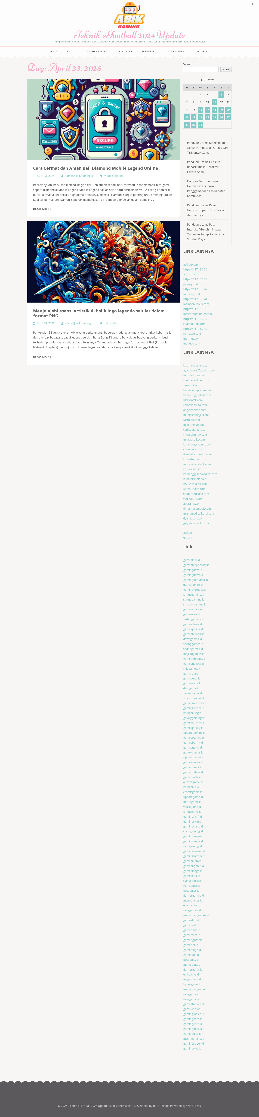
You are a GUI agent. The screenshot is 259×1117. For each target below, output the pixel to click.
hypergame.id (192, 984)
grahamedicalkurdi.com (198, 513)
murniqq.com (191, 338)
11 (214, 102)
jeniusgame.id (192, 812)
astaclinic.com (192, 504)
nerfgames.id (192, 886)
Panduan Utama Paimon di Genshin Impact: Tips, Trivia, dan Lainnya (205, 210)
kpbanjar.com (192, 469)
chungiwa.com (192, 449)
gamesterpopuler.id (196, 565)
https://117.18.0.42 (195, 289)
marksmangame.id (195, 989)
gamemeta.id (191, 935)
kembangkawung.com (197, 444)
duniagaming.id (193, 585)
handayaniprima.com (197, 390)
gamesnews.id (192, 747)
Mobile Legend (176, 51)
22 (193, 117)
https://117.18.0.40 (195, 329)
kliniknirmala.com (194, 479)
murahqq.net (191, 294)
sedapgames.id (193, 649)
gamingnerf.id (192, 816)
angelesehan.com (194, 410)
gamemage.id (192, 950)
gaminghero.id (192, 1019)
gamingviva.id (192, 1048)
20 (228, 109)
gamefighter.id (192, 940)
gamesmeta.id (192, 861)
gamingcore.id (192, 1024)
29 (193, 125)
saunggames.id (193, 644)
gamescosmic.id (193, 738)
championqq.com (194, 324)
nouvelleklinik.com (195, 484)
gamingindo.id (192, 1029)
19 (221, 109)
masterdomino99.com (197, 314)
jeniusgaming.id (193, 594)
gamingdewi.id (192, 570)
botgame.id (190, 960)
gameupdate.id (193, 772)
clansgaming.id (193, 831)
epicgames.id (191, 905)
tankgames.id (192, 910)
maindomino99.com (196, 304)
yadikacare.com (193, 499)
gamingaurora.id (194, 703)
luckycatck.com (193, 400)
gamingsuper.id (193, 1043)
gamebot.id (190, 945)
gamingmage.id (193, 836)
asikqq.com (190, 264)
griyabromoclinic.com (197, 523)
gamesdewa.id (192, 624)
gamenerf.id (191, 925)
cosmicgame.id (192, 792)
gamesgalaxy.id (193, 728)
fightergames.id (193, 895)
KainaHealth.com (194, 489)
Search (187, 64)
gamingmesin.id (193, 1014)
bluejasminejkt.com (196, 415)
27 (228, 117)
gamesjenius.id (193, 629)
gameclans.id (191, 930)
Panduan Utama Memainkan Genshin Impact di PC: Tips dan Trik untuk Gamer (207, 148)
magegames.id (192, 900)
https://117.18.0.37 (195, 319)
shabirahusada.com (196, 494)
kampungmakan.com (197, 395)
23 (200, 117)
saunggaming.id (193, 599)
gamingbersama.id (195, 580)
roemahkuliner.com (196, 380)
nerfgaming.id (192, 846)
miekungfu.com (193, 425)
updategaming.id (194, 733)
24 (207, 117)
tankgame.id (191, 994)
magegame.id (192, 979)
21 (186, 117)
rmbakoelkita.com (195, 405)
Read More (42, 209)
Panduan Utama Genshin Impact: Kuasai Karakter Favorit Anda (203, 167)
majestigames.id (193, 654)
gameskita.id (191, 560)
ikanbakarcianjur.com (197, 454)
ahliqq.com (190, 274)
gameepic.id (191, 955)
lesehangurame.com (196, 365)
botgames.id (191, 891)
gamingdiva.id (192, 1034)
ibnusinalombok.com (197, 508)
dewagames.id (192, 639)
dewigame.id (191, 688)
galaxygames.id (193, 752)
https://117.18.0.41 (195, 299)
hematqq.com (192, 334)
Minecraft (149, 51)
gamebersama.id (194, 659)
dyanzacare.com (193, 518)
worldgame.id (192, 807)
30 (200, 125)
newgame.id (191, 787)
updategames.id (193, 757)
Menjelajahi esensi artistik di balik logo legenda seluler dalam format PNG (99, 313)
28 (186, 125)
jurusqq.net (190, 284)
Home (53, 51)
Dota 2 (71, 51)
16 (200, 109)
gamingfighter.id (194, 856)
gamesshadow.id (194, 609)
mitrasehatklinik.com (197, 464)
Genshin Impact (97, 51)
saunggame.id (192, 693)
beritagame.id (192, 802)
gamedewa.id (191, 678)
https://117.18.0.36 (195, 269)
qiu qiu (187, 537)
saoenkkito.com (193, 385)
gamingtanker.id (194, 851)
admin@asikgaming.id (79, 176)
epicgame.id (191, 974)
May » (253, 4)
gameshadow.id (193, 664)
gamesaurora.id (193, 723)
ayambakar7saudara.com (199, 370)
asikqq (187, 532)
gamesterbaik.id (193, 634)
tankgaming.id (192, 999)
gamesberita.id (193, 742)
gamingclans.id (193, 826)
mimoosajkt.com (194, 439)
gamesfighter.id (193, 866)
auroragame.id (193, 782)
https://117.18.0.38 (195, 309)
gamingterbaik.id (194, 590)
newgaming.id (192, 713)
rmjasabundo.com (195, 434)
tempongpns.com (194, 375)
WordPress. (193, 1106)
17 (207, 109)
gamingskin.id (192, 821)
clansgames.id (192, 881)
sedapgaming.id (193, 619)
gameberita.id (192, 777)
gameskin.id (191, 920)
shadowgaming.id (194, 604)
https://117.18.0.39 (195, 279)
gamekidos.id (192, 1009)
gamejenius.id (192, 683)
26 (221, 117)
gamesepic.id (191, 876)
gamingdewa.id (193, 575)
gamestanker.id (193, 1004)
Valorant (203, 51)
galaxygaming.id (194, 718)
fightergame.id (192, 969)
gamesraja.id (191, 614)
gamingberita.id (193, 708)
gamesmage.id (192, 871)
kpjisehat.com (192, 459)
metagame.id (191, 965)
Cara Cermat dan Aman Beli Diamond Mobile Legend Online (95, 168)
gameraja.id (191, 673)
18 (214, 109)
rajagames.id (191, 668)
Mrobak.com (191, 420)
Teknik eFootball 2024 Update (129, 34)
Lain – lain (125, 51)
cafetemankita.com (195, 430)
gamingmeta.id (193, 841)
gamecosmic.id (192, 767)
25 (214, 117)
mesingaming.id (193, 1039)
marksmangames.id (196, 915)
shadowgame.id (193, 698)
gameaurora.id (193, 762)
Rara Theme (161, 1106)
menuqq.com (191, 343)
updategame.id (193, 797)
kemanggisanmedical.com (200, 474)
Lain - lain (110, 323)
